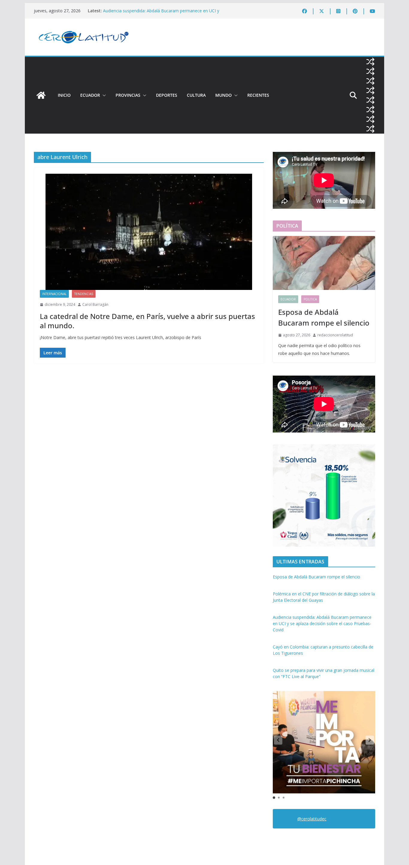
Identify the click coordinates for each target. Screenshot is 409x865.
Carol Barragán (95, 304)
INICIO (64, 95)
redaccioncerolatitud (335, 335)
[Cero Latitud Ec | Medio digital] (41, 95)
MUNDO (223, 95)
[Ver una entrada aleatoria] (370, 61)
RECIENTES (258, 95)
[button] (103, 95)
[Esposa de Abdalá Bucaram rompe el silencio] (324, 263)
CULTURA (196, 95)
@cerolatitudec (311, 819)
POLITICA (310, 299)
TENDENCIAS (83, 294)
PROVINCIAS (128, 95)
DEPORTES (166, 95)
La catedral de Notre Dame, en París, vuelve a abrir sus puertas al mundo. (147, 320)
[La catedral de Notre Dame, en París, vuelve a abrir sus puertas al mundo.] (149, 232)
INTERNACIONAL (54, 294)
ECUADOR (90, 95)
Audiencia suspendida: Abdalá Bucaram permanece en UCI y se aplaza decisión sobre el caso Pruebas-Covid (161, 13)
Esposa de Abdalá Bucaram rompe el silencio (323, 317)
